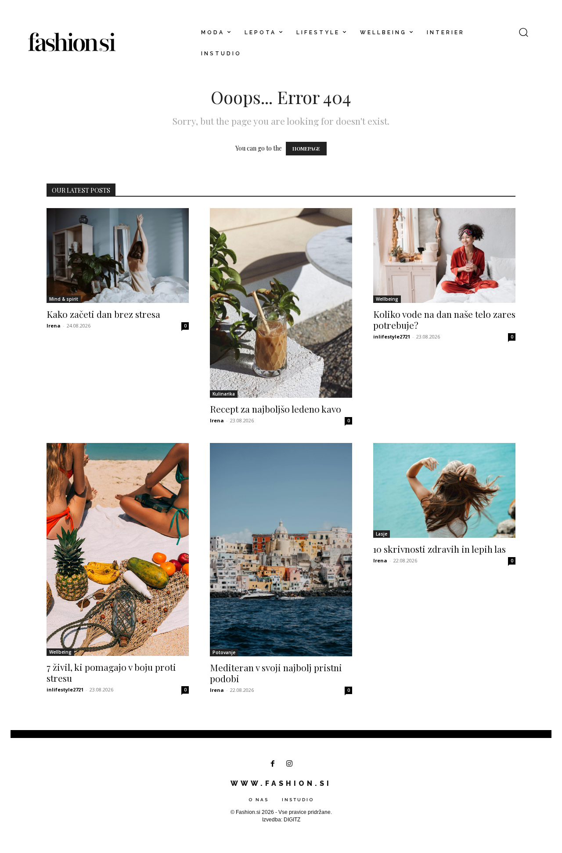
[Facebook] (272, 764)
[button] (523, 32)
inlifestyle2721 (391, 336)
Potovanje (224, 652)
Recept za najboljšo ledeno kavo (275, 409)
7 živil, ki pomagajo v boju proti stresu (111, 672)
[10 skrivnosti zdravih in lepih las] (444, 490)
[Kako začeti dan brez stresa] (118, 255)
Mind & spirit (63, 299)
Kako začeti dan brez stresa (103, 314)
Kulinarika (224, 394)
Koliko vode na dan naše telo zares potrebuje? (444, 319)
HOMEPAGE (306, 148)
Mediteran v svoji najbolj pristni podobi (276, 672)
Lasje (381, 534)
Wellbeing (387, 299)
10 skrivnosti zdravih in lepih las (439, 549)
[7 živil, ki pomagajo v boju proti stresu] (118, 549)
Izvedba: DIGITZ (281, 820)
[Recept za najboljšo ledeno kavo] (281, 303)
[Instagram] (289, 764)
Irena (54, 325)
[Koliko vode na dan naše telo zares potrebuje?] (444, 255)
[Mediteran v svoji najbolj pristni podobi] (281, 549)
